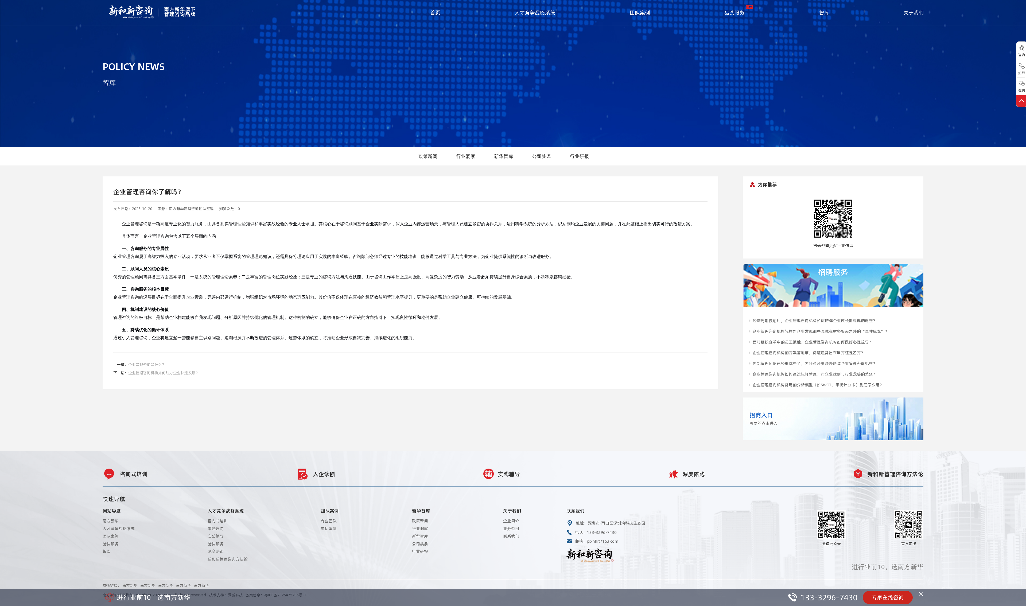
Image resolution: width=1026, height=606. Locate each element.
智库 (824, 12)
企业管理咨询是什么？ (147, 364)
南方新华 (111, 521)
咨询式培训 (218, 521)
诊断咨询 (216, 528)
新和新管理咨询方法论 (228, 559)
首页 (435, 12)
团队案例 (640, 12)
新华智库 (503, 156)
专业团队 (329, 521)
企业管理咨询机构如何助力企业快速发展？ (163, 373)
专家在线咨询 (888, 597)
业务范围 (511, 528)
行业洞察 (465, 156)
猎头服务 (734, 12)
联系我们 (511, 536)
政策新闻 (427, 156)
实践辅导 (216, 536)
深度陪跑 (216, 551)
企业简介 (511, 521)
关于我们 (914, 12)
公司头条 (541, 156)
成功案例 (329, 528)
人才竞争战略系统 (535, 12)
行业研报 (579, 156)
